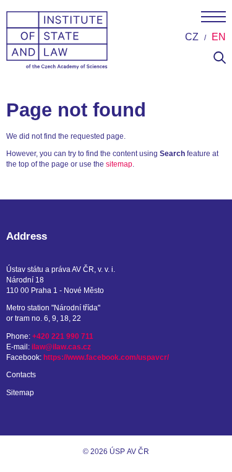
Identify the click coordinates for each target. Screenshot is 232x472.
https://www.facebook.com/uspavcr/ (106, 357)
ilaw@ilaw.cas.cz (61, 347)
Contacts (21, 374)
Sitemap (20, 392)
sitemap (119, 164)
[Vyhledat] (219, 61)
